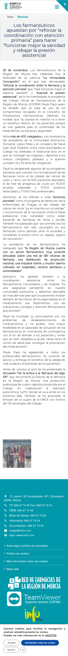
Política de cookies (18, 553)
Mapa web (13, 569)
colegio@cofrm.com (20, 530)
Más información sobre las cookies (27, 561)
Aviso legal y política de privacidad (27, 546)
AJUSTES (50, 635)
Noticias (23, 17)
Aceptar (12, 642)
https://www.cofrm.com (21, 535)
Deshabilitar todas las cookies (40, 642)
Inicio (10, 17)
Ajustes (11, 649)
